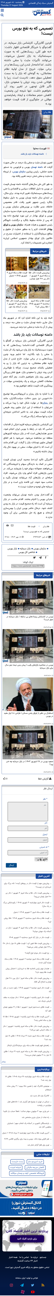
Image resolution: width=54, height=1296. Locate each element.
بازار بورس (12, 549)
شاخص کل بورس (27, 552)
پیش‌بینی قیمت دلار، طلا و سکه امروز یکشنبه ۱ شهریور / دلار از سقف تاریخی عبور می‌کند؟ (27, 1028)
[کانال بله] (26, 1207)
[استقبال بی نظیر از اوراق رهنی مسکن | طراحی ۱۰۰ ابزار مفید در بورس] (28, 694)
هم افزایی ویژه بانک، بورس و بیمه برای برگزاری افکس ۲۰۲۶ (27, 1139)
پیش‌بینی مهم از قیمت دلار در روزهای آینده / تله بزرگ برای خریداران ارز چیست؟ (27, 885)
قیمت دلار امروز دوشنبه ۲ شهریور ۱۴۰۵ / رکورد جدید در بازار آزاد (27, 989)
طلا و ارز (46, 526)
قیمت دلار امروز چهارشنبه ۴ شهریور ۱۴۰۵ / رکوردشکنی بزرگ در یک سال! (27, 904)
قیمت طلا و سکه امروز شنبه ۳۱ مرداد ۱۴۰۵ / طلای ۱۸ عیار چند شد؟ (28, 1037)
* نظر (45, 799)
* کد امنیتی (44, 847)
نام (46, 823)
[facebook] (46, 557)
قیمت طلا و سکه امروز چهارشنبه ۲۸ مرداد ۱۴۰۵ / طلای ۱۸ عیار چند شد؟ (28, 1078)
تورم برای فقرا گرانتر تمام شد (38, 1145)
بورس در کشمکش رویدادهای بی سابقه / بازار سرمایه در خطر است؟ (29, 618)
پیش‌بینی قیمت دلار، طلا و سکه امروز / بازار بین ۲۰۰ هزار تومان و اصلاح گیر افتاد (28, 980)
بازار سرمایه (25, 549)
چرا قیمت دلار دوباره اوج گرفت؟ (37, 953)
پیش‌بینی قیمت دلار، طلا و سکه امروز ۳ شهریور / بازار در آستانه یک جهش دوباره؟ (16, 303)
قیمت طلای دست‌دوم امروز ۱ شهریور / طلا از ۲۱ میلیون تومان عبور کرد (27, 1009)
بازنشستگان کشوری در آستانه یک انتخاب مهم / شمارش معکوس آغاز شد (29, 1125)
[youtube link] (32, 1291)
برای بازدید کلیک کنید (27, 1239)
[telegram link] (22, 1284)
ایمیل (45, 834)
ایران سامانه (20, 1278)
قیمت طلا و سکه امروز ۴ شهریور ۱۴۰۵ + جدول (17, 274)
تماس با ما (24, 1257)
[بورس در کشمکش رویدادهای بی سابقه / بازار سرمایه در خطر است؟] (28, 598)
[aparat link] (22, 1291)
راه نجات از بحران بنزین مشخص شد (36, 1117)
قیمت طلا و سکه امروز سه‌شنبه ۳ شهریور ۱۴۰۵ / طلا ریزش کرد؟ (39, 303)
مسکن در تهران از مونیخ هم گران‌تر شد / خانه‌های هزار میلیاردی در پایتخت (29, 1103)
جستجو (43, 1257)
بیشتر (4, 1061)
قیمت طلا (31, 526)
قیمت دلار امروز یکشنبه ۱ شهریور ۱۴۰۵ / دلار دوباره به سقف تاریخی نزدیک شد (27, 999)
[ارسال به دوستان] (12, 525)
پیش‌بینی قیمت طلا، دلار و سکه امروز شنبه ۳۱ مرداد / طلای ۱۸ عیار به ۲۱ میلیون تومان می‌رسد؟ (27, 1053)
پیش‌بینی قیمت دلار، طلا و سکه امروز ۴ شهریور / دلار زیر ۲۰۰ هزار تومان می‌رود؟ (39, 275)
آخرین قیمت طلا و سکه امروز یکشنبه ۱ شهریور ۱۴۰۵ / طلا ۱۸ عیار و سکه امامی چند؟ (27, 1018)
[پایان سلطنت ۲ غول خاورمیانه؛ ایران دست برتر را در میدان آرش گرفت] (41, 557)
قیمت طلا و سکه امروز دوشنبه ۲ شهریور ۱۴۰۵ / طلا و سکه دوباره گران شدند (27, 961)
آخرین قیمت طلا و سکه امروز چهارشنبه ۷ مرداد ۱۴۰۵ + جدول (26, 1133)
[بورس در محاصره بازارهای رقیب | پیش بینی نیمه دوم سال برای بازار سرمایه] (28, 646)
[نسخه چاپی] (7, 525)
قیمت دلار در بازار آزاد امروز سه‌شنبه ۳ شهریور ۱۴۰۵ (29, 937)
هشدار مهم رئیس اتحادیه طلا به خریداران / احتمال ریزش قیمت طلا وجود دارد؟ (28, 970)
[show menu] (2, 11)
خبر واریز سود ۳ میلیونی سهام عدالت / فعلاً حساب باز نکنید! (26, 1111)
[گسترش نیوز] (42, 12)
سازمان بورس (19, 172)
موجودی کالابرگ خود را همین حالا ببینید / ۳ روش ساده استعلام (29, 1088)
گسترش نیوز (14, 1267)
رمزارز (45, 403)
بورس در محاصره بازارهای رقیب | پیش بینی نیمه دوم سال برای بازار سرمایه (29, 667)
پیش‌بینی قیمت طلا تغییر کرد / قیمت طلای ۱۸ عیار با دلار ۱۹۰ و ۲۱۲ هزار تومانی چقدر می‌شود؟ (27, 945)
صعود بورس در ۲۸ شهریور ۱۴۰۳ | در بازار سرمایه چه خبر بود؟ (29, 763)
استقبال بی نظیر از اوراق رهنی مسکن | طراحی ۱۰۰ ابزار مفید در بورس (28, 715)
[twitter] (35, 557)
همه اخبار (13, 1257)
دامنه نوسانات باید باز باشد (32, 154)
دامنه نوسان (37, 167)
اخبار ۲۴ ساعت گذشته (28, 1261)
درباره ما (34, 1257)
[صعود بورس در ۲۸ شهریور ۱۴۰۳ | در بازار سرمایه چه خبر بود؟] (28, 742)
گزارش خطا (43, 779)
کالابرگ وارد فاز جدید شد (40, 1095)
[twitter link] (32, 1284)
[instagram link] (11, 1284)
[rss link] (43, 1284)
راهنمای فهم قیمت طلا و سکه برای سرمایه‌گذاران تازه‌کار (28, 1045)
